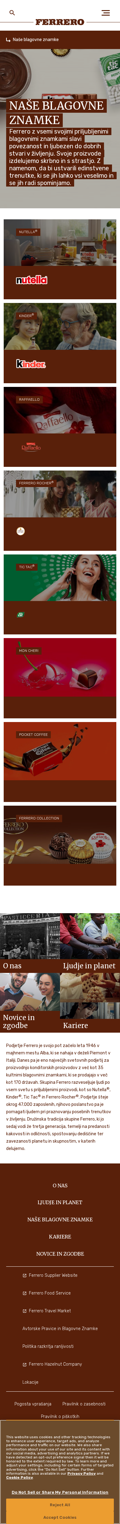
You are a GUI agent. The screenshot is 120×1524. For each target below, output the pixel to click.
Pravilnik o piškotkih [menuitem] (60, 1416)
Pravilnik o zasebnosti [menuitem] (84, 1404)
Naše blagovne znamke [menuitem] (60, 1219)
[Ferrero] (60, 22)
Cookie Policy (19, 1477)
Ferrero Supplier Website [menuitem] (53, 1275)
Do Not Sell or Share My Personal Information (60, 1492)
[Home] (8, 40)
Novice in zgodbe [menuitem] (60, 1254)
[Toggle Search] (12, 13)
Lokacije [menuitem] (30, 1382)
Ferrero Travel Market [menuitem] (50, 1311)
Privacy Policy (81, 1473)
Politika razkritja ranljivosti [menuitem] (48, 1346)
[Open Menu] (108, 13)
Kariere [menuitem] (60, 1237)
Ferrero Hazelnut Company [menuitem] (55, 1364)
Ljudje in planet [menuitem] (60, 1202)
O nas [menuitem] (60, 1185)
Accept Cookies (60, 1517)
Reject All (60, 1505)
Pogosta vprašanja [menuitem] (32, 1404)
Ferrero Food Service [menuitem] (50, 1293)
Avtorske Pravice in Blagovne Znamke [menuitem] (60, 1328)
